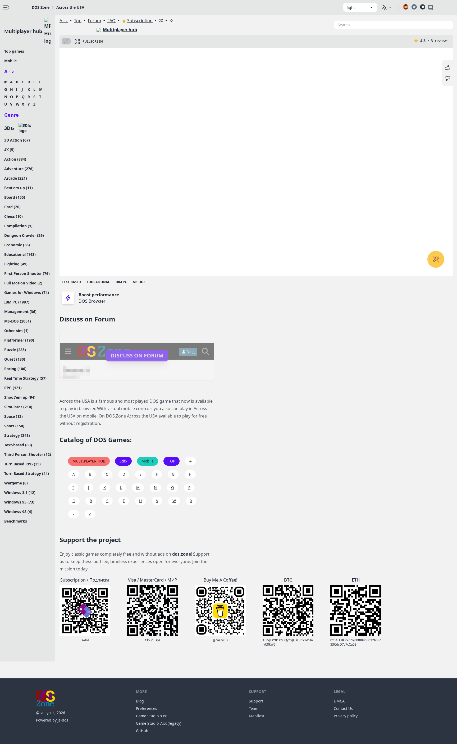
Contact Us (343, 708)
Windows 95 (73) (19, 502)
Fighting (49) (16, 263)
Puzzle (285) (15, 349)
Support (256, 701)
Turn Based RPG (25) (22, 463)
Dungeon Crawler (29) (24, 235)
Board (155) (14, 197)
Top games (14, 51)
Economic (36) (17, 244)
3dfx (123, 461)
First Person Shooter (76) (27, 273)
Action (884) (15, 159)
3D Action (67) (17, 140)
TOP (171, 461)
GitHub (142, 730)
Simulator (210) (18, 406)
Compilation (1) (18, 225)
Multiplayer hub (23, 31)
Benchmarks (15, 521)
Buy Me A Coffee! (220, 580)
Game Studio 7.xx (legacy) (158, 723)
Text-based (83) (18, 444)
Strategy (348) (17, 435)
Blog (140, 701)
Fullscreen (93, 41)
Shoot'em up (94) (19, 397)
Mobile (10, 60)
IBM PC (121, 282)
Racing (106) (15, 368)
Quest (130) (14, 359)
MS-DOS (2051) (17, 321)
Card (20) (12, 206)
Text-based (71, 282)
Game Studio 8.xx (151, 715)
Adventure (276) (19, 168)
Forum (94, 21)
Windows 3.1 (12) (19, 492)
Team (253, 708)
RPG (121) (13, 387)
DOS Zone (40, 7)
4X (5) (9, 149)
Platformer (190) (19, 340)
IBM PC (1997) (16, 302)
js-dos (63, 720)
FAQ (111, 21)
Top (77, 21)
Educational (98, 282)
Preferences (146, 708)
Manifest (256, 715)
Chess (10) (13, 216)
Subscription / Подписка (84, 580)
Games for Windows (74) (26, 292)
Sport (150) (14, 425)
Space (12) (13, 416)
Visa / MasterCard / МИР (152, 580)
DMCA (339, 701)
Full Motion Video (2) (23, 282)
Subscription (140, 21)
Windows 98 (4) (18, 511)
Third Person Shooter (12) (27, 454)
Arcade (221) (15, 178)
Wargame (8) (16, 483)
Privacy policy (346, 715)
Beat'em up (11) (18, 187)
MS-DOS (139, 282)
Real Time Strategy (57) (25, 378)
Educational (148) (20, 254)
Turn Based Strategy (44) (26, 473)
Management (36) (20, 311)
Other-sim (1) (16, 330)
